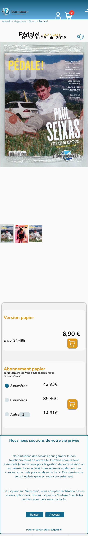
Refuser (34, 514)
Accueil (6, 21)
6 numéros (18, 400)
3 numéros (18, 385)
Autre (14, 414)
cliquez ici (56, 530)
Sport (32, 21)
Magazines (20, 21)
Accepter (55, 514)
